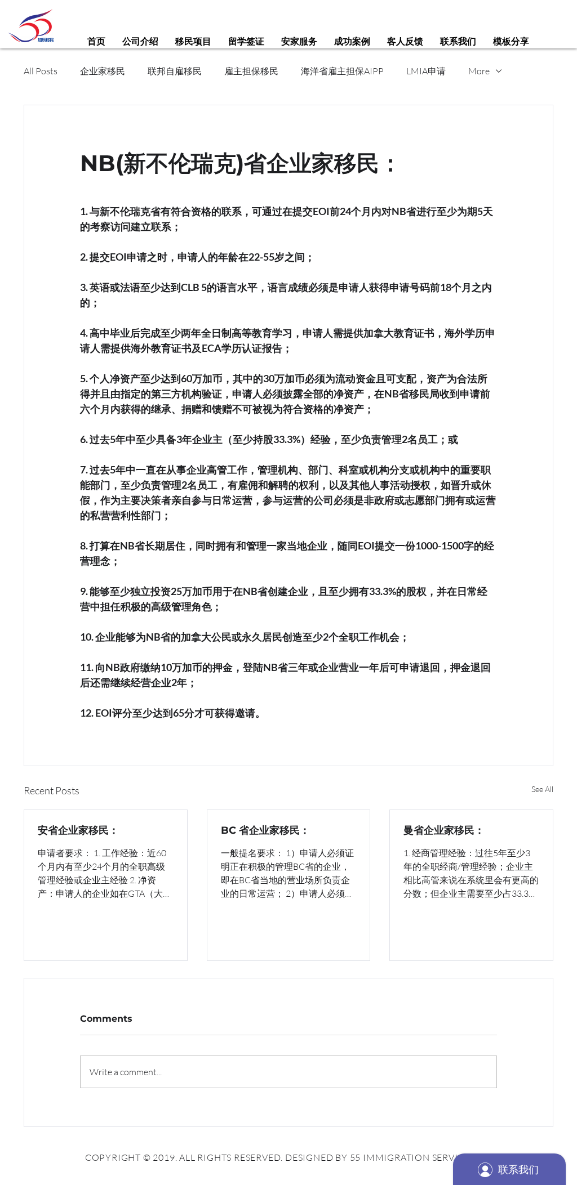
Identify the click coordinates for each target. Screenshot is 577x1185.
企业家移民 (102, 71)
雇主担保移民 (251, 71)
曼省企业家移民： (444, 830)
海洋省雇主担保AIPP (342, 71)
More (479, 71)
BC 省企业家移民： (265, 830)
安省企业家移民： (78, 830)
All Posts (40, 71)
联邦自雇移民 (175, 71)
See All (542, 789)
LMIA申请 (426, 71)
